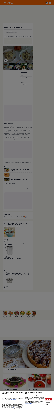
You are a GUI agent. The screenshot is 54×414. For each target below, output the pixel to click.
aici (13, 407)
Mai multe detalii (13, 399)
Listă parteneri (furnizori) (28, 403)
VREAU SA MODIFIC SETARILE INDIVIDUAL (48, 403)
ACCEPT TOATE (48, 399)
